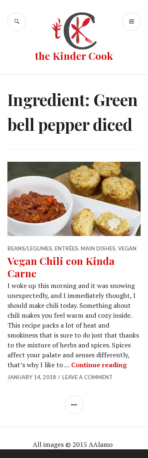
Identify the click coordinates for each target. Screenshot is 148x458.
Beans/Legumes (29, 248)
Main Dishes (98, 248)
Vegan (127, 248)
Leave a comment (87, 377)
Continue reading (99, 364)
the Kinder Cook (74, 55)
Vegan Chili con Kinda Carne (61, 267)
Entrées (66, 248)
